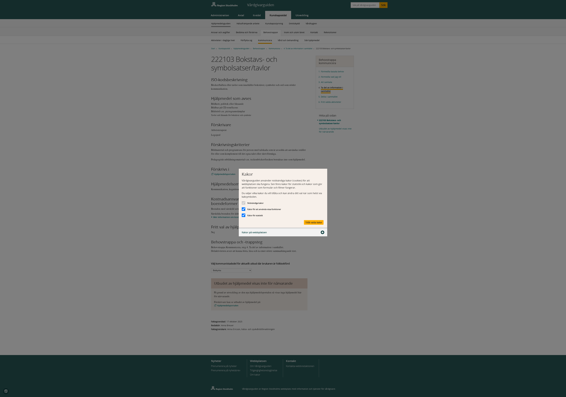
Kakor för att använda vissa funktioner (264, 209)
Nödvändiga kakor (255, 203)
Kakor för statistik (255, 215)
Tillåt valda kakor (313, 222)
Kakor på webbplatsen (254, 232)
